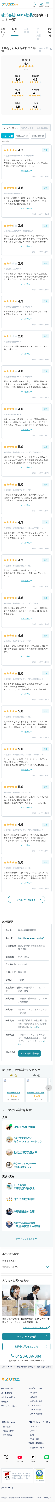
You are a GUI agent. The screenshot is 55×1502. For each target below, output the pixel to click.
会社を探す (7, 1426)
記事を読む (7, 1435)
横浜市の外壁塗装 (44, 1366)
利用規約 (4, 1401)
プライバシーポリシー (10, 1406)
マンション (34, 1426)
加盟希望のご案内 (37, 1447)
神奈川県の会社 (9, 1260)
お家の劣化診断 (36, 1401)
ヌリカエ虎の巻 (36, 1413)
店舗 (32, 1435)
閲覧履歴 (41, 6)
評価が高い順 (22, 135)
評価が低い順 (38, 135)
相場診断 (33, 1392)
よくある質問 (6, 1392)
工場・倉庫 (34, 1439)
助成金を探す (8, 1430)
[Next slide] (48, 1088)
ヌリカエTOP (7, 1366)
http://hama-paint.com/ (29, 938)
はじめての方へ (7, 1388)
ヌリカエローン (36, 1405)
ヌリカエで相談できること (35, 1327)
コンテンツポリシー (9, 1397)
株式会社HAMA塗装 (17, 14)
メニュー (47, 6)
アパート (33, 1430)
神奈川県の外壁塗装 (25, 1366)
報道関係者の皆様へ (27, 1498)
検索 (34, 6)
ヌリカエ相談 (35, 1409)
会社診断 (33, 1396)
